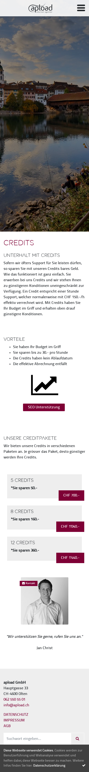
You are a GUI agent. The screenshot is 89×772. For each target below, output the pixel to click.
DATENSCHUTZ (16, 715)
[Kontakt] (44, 601)
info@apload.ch (16, 705)
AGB (7, 726)
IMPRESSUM (14, 720)
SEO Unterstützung (44, 407)
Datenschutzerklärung (49, 766)
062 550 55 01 (14, 700)
